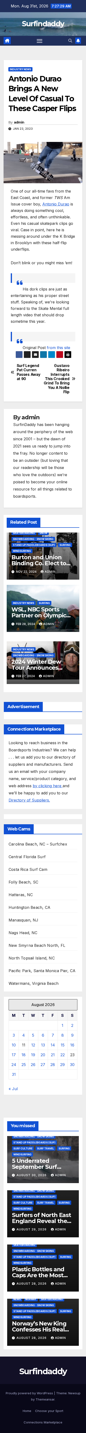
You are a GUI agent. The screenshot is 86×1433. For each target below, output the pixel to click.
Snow (43, 533)
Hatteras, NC (21, 894)
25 (24, 1064)
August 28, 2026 (32, 1283)
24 (13, 1064)
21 (53, 1054)
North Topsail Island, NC (32, 958)
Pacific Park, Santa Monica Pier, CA (42, 970)
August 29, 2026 (32, 1229)
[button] (70, 40)
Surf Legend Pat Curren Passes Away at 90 (28, 372)
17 (14, 1054)
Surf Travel (45, 1148)
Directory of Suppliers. (29, 800)
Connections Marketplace (43, 1422)
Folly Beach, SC (23, 882)
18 (24, 1054)
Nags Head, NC (23, 932)
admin (19, 122)
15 (62, 1045)
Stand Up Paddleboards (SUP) (34, 545)
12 (33, 1045)
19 (33, 1054)
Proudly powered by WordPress (30, 1393)
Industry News (20, 69)
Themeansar (45, 1399)
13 (43, 1045)
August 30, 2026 (32, 1175)
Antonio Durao (55, 204)
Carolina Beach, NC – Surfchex (38, 844)
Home (27, 1411)
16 (72, 1045)
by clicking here (48, 785)
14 (53, 1045)
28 (52, 1064)
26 (33, 1064)
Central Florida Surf (27, 856)
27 (43, 1064)
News (17, 1299)
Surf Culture (22, 1148)
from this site (58, 347)
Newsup (74, 1393)
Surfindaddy (43, 23)
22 (62, 1054)
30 (72, 1064)
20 (43, 1054)
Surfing (65, 545)
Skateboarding (24, 533)
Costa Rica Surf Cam (28, 869)
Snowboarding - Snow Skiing (33, 539)
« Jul (13, 1088)
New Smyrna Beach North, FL (37, 945)
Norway (30, 1299)
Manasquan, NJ (23, 920)
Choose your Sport (49, 1411)
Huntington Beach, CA (29, 907)
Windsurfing (22, 550)
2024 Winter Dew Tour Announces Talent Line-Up (36, 667)
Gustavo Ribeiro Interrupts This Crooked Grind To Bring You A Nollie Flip (57, 379)
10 (14, 1045)
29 (62, 1064)
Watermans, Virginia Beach (34, 983)
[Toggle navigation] (39, 41)
